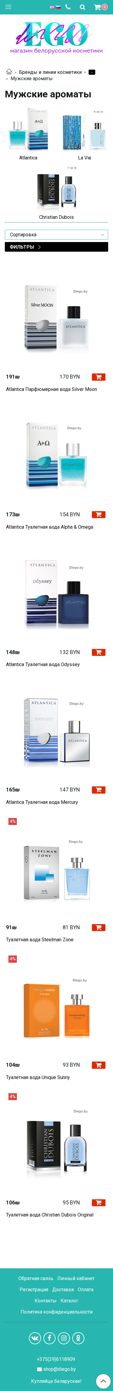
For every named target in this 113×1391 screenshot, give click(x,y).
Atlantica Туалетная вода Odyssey (43, 664)
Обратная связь (35, 1278)
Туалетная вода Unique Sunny (38, 1077)
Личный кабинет (76, 1278)
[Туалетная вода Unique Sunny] (56, 1005)
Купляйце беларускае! (56, 1381)
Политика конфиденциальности (56, 1312)
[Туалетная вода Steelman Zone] (56, 868)
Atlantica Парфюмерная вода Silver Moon (51, 389)
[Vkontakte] (35, 1338)
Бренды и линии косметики (50, 72)
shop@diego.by (59, 1369)
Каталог (69, 1301)
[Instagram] (64, 1338)
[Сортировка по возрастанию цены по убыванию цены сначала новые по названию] (56, 235)
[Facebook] (49, 1338)
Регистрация (34, 1289)
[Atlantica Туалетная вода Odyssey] (56, 593)
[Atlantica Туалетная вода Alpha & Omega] (56, 455)
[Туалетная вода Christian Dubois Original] (56, 1143)
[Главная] (9, 72)
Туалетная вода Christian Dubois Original (49, 1215)
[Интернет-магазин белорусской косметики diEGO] (56, 36)
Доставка (63, 1289)
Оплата (85, 1289)
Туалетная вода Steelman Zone (40, 940)
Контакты (46, 1301)
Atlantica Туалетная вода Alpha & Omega (49, 527)
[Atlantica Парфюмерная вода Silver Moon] (56, 317)
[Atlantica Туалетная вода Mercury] (56, 730)
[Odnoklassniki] (78, 1338)
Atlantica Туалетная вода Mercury (42, 802)
